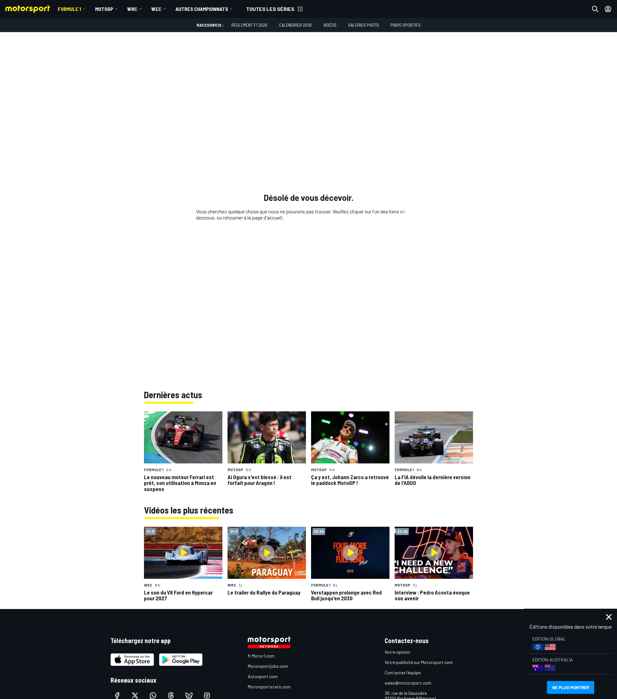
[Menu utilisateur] (608, 9)
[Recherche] (595, 9)
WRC (132, 9)
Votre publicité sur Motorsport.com (419, 662)
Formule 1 (69, 9)
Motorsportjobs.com (268, 666)
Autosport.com (263, 676)
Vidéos (329, 25)
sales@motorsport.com (408, 683)
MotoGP (104, 9)
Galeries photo (363, 25)
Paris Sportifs (405, 25)
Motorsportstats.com (269, 686)
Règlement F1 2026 (249, 25)
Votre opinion (397, 652)
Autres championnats (201, 9)
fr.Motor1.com (261, 656)
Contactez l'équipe (403, 672)
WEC (156, 9)
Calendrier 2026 (295, 25)
